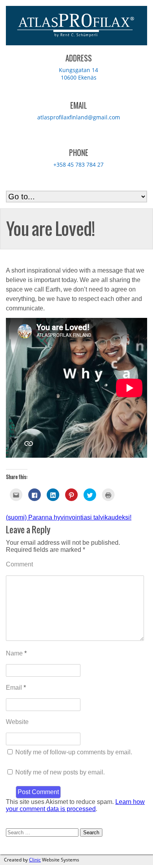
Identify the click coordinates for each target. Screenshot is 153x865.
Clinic (35, 859)
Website (17, 721)
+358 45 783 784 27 (78, 164)
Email (16, 687)
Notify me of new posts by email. (60, 772)
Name (16, 653)
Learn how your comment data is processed (75, 805)
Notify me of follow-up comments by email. (73, 752)
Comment (19, 564)
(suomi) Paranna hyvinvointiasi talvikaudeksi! (68, 517)
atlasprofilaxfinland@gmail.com (78, 117)
